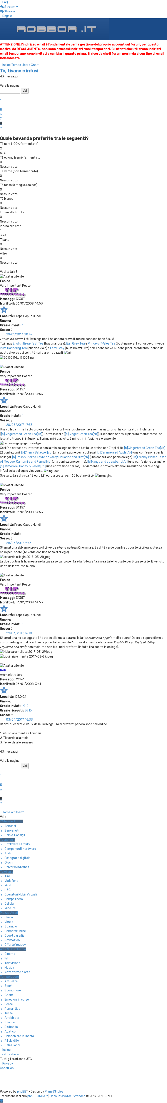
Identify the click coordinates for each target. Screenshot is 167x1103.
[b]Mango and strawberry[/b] (107, 462)
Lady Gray (57, 348)
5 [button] (1, 110)
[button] (1, 81)
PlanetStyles (54, 1091)
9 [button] (1, 128)
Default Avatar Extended (67, 1096)
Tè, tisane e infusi (19, 70)
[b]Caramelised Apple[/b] (114, 452)
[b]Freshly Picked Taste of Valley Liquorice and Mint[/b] (50, 457)
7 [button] (1, 119)
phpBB (21, 1091)
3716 (28, 710)
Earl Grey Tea (75, 343)
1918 (25, 706)
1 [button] (0, 100)
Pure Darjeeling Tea (13, 348)
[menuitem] (4, 2)
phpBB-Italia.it (37, 1096)
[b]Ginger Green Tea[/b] (81, 434)
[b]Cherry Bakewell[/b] (36, 452)
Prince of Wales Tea (101, 343)
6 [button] (1, 114)
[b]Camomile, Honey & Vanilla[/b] (23, 466)
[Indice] (54, 29)
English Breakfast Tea (28, 343)
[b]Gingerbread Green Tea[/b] (21, 434)
